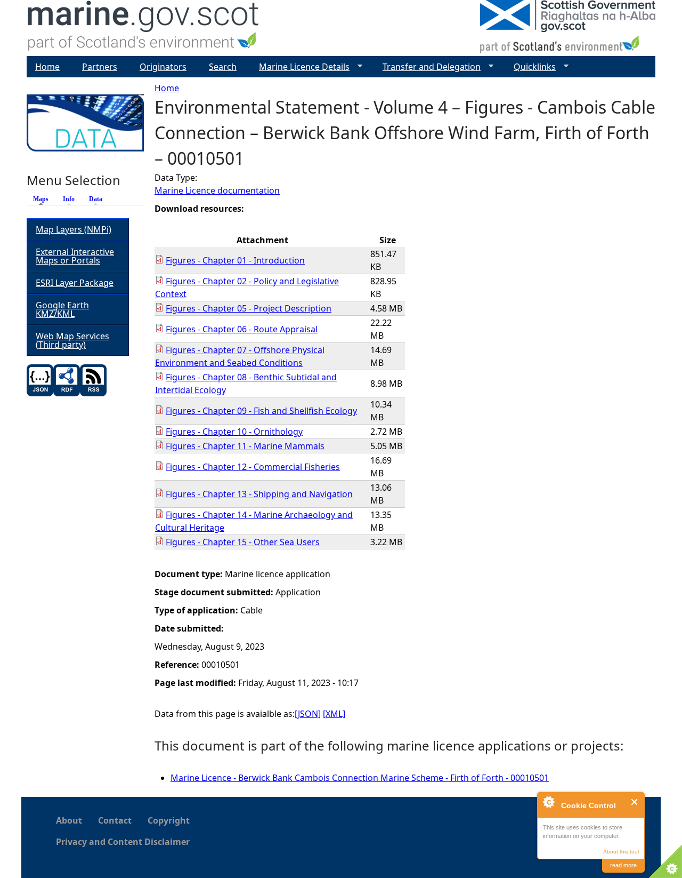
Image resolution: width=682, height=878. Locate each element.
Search (223, 67)
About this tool (621, 852)
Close (634, 802)
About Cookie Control (548, 802)
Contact (115, 820)
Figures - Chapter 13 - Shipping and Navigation (259, 494)
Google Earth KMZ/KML (62, 309)
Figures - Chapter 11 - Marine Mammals (245, 446)
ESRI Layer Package (74, 283)
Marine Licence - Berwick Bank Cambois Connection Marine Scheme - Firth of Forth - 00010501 (359, 778)
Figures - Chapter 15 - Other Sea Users (243, 542)
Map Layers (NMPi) (73, 229)
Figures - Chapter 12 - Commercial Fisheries (253, 467)
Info (69, 199)
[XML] (334, 714)
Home (167, 88)
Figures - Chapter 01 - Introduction (235, 260)
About (69, 820)
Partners (99, 67)
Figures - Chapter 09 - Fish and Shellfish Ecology (261, 411)
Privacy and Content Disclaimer (123, 842)
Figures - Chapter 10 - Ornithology (234, 431)
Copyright (169, 820)
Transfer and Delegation (427, 67)
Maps (43, 199)
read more (623, 865)
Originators (163, 67)
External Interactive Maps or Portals (75, 256)
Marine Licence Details (300, 67)
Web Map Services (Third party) (72, 340)
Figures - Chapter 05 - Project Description (248, 308)
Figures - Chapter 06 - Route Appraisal (242, 329)
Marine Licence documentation (217, 190)
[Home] (144, 28)
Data (95, 199)
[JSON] (308, 714)
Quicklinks (530, 67)
